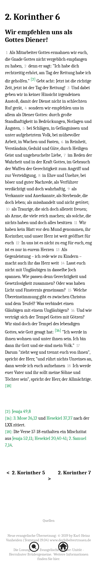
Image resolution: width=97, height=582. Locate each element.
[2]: (8, 411)
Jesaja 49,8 (21, 411)
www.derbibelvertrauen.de (70, 540)
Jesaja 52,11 (22, 438)
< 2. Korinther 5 (25, 473)
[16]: (9, 418)
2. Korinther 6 (32, 17)
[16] (58, 330)
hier (56, 559)
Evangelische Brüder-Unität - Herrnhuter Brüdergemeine (46, 552)
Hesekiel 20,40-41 (51, 438)
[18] (8, 385)
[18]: (9, 431)
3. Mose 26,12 (25, 418)
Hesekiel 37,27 (59, 418)
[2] (33, 79)
